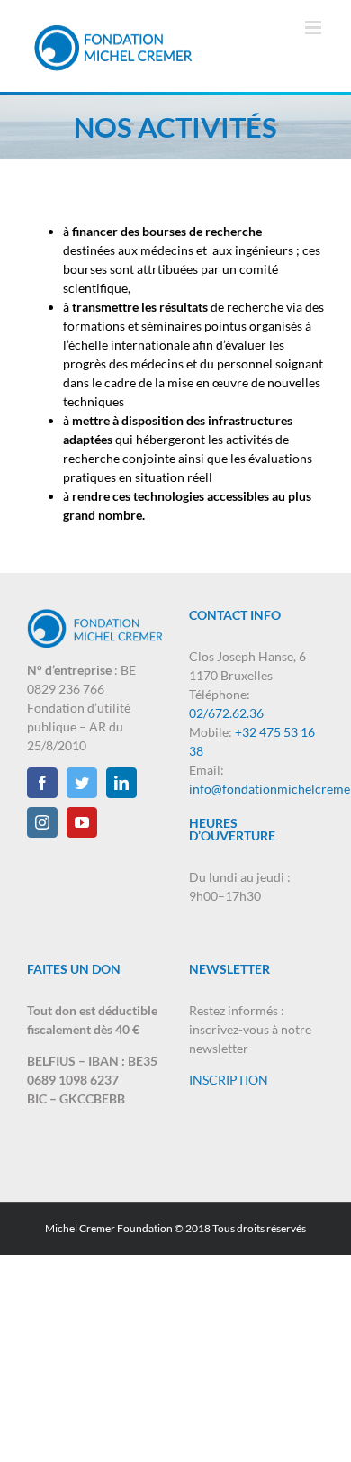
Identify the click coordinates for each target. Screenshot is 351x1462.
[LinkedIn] (121, 782)
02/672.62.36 (226, 713)
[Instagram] (42, 822)
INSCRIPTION (228, 1079)
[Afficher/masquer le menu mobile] (314, 27)
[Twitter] (82, 782)
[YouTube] (82, 822)
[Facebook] (42, 782)
